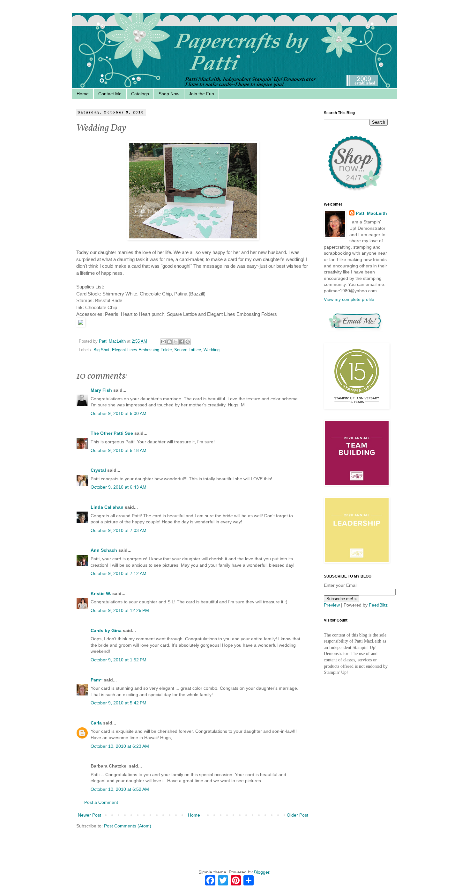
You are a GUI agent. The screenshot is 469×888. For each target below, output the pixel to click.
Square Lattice (187, 350)
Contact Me (110, 93)
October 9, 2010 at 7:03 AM (118, 530)
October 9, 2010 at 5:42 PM (118, 702)
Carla (96, 722)
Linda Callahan (107, 507)
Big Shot (101, 350)
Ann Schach (104, 550)
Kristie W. (101, 593)
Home (83, 93)
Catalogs (140, 93)
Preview (332, 605)
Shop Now (169, 93)
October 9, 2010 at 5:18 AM (118, 450)
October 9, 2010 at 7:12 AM (118, 573)
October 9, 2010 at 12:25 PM (120, 610)
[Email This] (163, 341)
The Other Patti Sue (112, 433)
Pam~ (96, 679)
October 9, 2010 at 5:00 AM (118, 413)
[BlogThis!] (169, 341)
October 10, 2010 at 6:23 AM (120, 746)
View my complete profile (349, 299)
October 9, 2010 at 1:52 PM (118, 659)
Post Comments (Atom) (127, 825)
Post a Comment (101, 802)
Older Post (297, 815)
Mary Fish (101, 390)
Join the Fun (201, 93)
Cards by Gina (106, 630)
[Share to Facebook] (181, 341)
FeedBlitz (378, 605)
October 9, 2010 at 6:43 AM (118, 487)
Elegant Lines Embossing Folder (142, 350)
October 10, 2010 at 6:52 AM (120, 789)
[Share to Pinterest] (187, 341)
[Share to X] (175, 341)
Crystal (98, 470)
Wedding (212, 350)
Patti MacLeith (371, 213)
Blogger (261, 872)
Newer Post (89, 815)
